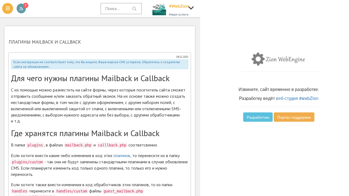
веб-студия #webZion (297, 98)
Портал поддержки (294, 117)
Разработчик (258, 117)
